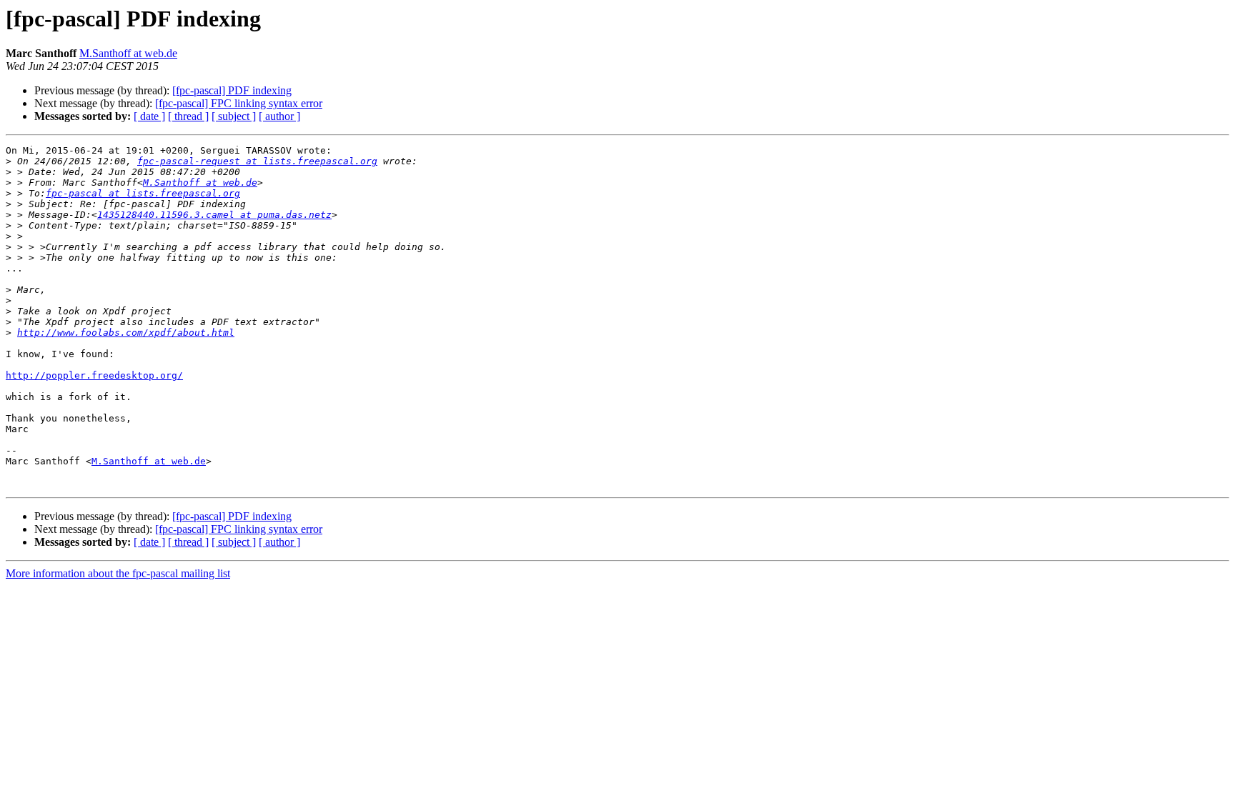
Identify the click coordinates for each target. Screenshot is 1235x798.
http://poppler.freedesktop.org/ (94, 375)
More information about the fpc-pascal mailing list (118, 573)
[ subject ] (234, 116)
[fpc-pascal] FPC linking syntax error (238, 103)
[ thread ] (188, 116)
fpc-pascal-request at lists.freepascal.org (257, 161)
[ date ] (149, 116)
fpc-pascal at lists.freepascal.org (143, 193)
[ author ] (279, 116)
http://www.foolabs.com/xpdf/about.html (125, 332)
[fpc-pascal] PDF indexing (232, 90)
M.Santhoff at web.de (128, 53)
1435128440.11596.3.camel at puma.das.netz (214, 214)
